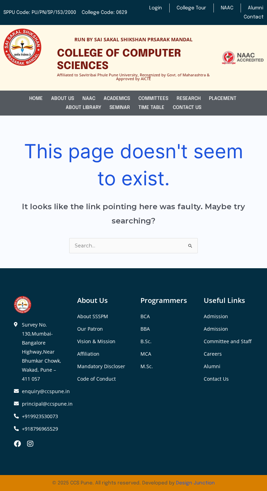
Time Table (151, 107)
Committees (153, 98)
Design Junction (195, 483)
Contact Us (187, 107)
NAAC (88, 98)
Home (36, 98)
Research (189, 98)
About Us (62, 98)
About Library (83, 107)
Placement (223, 98)
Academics (117, 98)
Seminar (120, 107)
